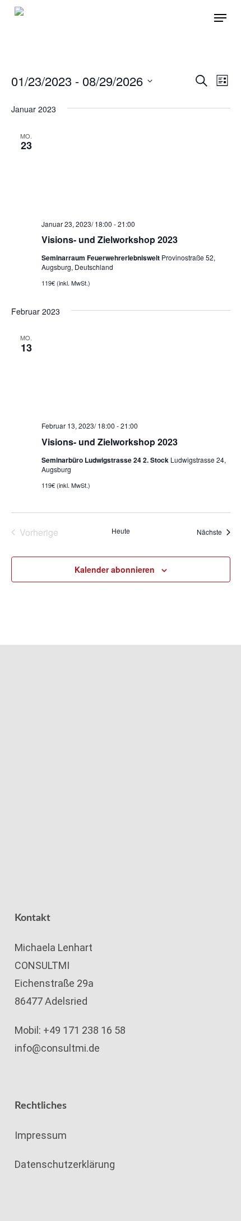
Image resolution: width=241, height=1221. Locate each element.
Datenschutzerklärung (65, 1164)
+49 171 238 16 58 (84, 1030)
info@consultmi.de (57, 1048)
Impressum (41, 1135)
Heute (121, 530)
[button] (220, 17)
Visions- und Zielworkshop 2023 (109, 239)
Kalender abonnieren (115, 569)
